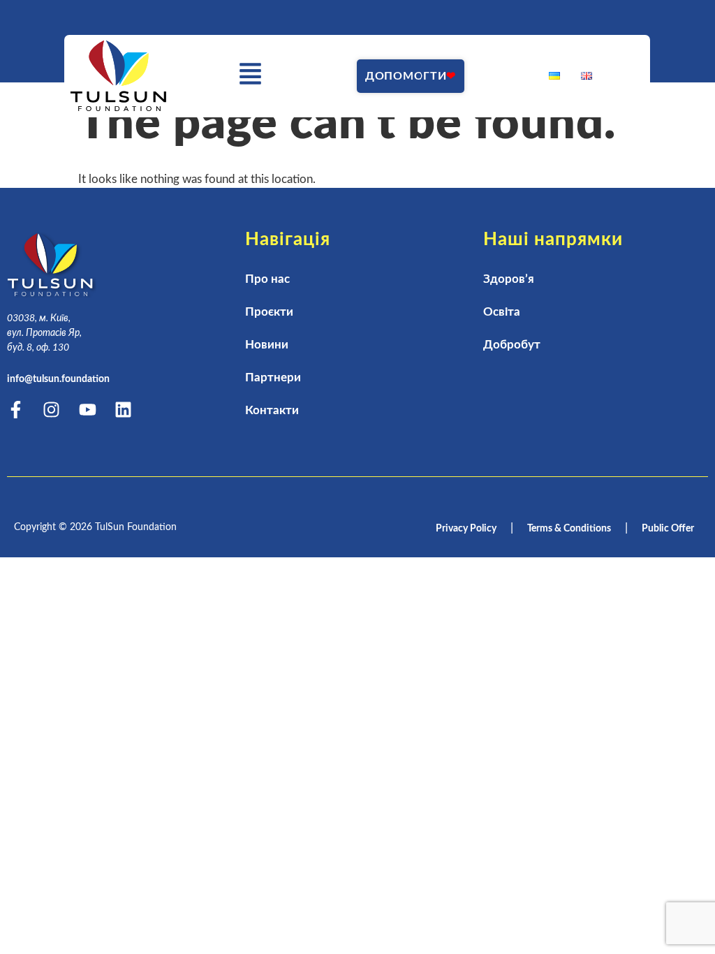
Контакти (272, 410)
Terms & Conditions (569, 529)
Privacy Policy (466, 529)
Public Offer (668, 529)
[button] (251, 76)
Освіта (501, 312)
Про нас (267, 279)
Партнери (273, 377)
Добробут (511, 345)
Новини (266, 345)
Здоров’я (508, 279)
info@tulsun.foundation (58, 379)
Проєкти (269, 312)
